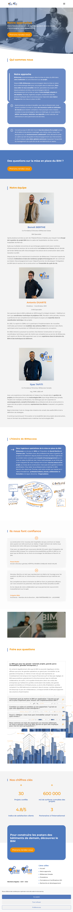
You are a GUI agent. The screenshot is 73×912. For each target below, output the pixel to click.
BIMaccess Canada (46, 874)
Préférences (36, 907)
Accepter (36, 897)
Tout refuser (36, 902)
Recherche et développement (50, 883)
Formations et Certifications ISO (51, 880)
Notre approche (45, 871)
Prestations (44, 877)
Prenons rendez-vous (19, 35)
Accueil (42, 868)
